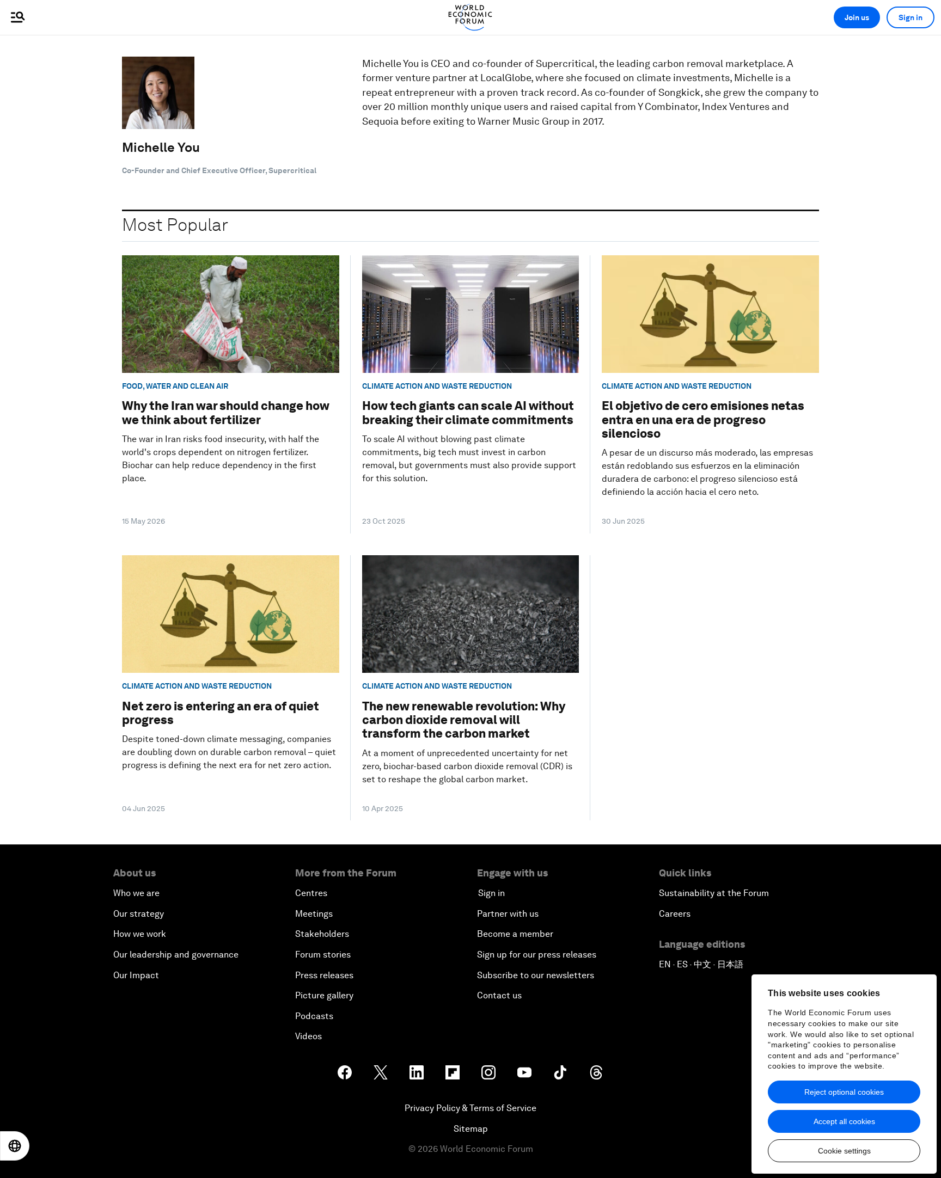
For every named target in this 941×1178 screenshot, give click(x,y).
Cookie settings (844, 1150)
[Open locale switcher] (15, 1146)
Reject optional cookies (844, 1092)
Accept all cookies (844, 1121)
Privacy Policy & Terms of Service (470, 1108)
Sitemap (471, 1129)
